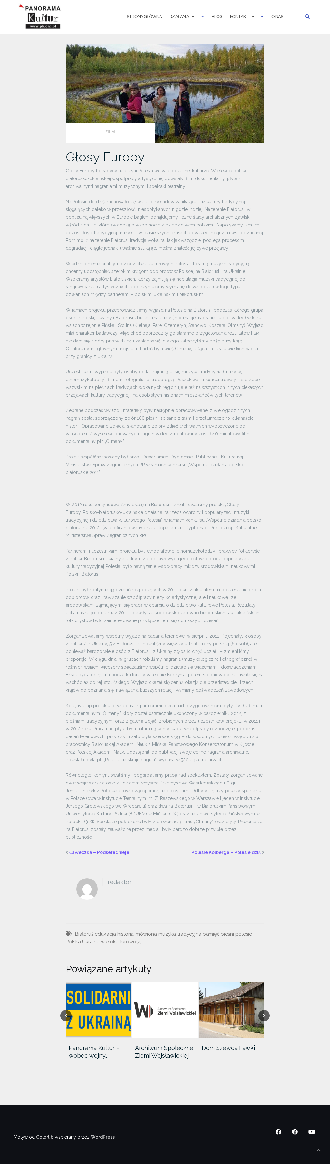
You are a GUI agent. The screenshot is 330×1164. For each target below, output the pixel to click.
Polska (73, 942)
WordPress (103, 1137)
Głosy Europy (105, 156)
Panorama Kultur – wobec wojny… (94, 1051)
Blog (217, 16)
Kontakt (239, 16)
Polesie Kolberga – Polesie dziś (226, 852)
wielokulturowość (121, 942)
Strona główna (144, 16)
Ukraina (91, 942)
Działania (179, 16)
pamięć (211, 934)
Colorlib (44, 1137)
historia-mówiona (137, 934)
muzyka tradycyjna (179, 934)
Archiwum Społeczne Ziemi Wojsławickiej (164, 1051)
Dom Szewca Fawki (228, 1047)
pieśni (227, 934)
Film (110, 132)
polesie (243, 934)
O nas (277, 16)
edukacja (105, 934)
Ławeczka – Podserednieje (99, 852)
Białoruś (84, 934)
